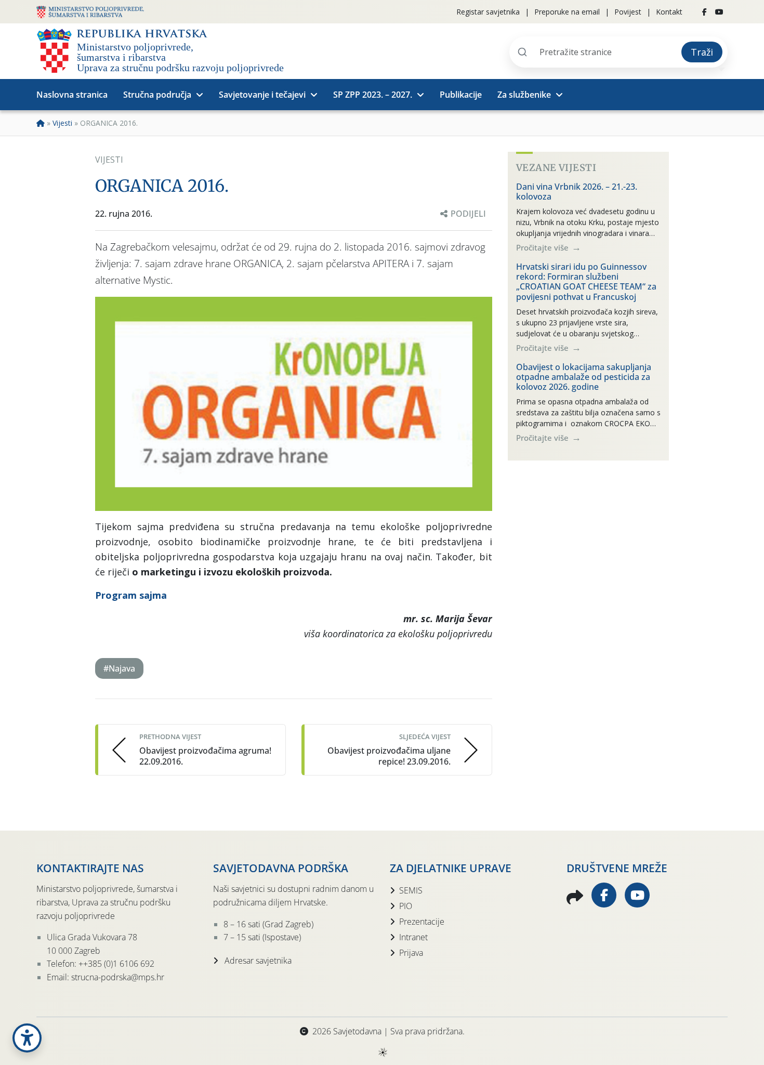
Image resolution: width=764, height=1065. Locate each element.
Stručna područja (157, 94)
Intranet (413, 937)
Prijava (411, 952)
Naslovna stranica (72, 94)
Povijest (627, 12)
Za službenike (524, 94)
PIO (405, 906)
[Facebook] (704, 12)
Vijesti (62, 123)
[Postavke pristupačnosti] (27, 1038)
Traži (702, 52)
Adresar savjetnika (257, 960)
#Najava (119, 668)
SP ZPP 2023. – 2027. (372, 94)
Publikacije (461, 94)
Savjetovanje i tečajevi (262, 94)
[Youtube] (719, 12)
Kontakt (669, 12)
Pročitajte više (543, 247)
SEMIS (411, 890)
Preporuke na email (567, 12)
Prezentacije (421, 921)
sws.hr (382, 1051)
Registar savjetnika (488, 12)
